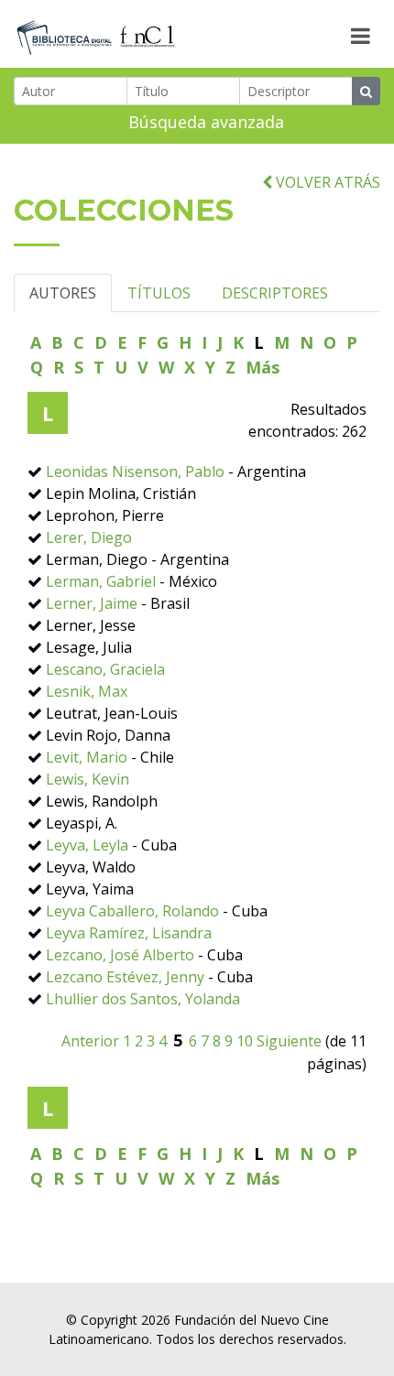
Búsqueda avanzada (206, 122)
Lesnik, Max (86, 691)
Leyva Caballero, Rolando (132, 911)
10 (244, 1041)
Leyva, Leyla (87, 845)
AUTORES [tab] (62, 293)
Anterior (90, 1041)
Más (262, 367)
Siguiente (289, 1041)
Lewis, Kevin (87, 779)
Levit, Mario (86, 757)
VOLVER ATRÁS (326, 182)
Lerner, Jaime (91, 603)
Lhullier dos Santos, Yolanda (143, 999)
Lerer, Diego (89, 537)
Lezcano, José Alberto (120, 955)
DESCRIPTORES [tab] (275, 293)
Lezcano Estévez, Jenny (125, 977)
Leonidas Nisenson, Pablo (135, 471)
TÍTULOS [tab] (159, 293)
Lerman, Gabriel (101, 581)
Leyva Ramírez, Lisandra (129, 933)
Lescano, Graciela (105, 669)
